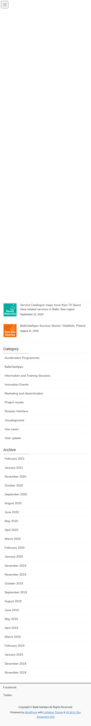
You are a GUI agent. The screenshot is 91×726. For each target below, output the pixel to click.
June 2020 (12, 512)
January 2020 (14, 556)
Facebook (10, 687)
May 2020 (11, 521)
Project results (14, 402)
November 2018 (15, 672)
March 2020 (13, 538)
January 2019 (14, 654)
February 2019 (15, 645)
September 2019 (16, 592)
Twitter (7, 695)
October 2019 (14, 583)
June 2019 (12, 610)
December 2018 (15, 663)
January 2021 (14, 467)
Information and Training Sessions (27, 375)
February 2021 (15, 458)
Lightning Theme (53, 712)
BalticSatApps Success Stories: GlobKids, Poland (52, 325)
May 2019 (11, 619)
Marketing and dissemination (24, 393)
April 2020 (11, 530)
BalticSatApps (14, 366)
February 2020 (15, 547)
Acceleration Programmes (22, 358)
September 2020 (16, 494)
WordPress (31, 712)
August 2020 (13, 503)
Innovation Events (17, 384)
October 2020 (14, 485)
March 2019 (13, 636)
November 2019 (15, 574)
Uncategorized (14, 420)
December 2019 (15, 565)
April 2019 (11, 628)
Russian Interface (16, 411)
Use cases (12, 429)
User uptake (13, 438)
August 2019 (13, 601)
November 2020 (15, 476)
